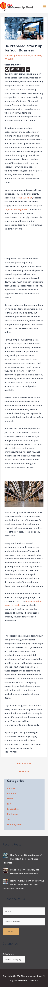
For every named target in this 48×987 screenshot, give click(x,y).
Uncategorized (14, 824)
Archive (11, 788)
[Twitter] (12, 69)
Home (10, 798)
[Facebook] (7, 69)
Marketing (10, 55)
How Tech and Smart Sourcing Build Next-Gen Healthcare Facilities (22, 859)
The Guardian (25, 197)
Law (9, 803)
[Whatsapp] (22, 69)
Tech (9, 819)
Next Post (24, 771)
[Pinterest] (17, 69)
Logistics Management (16, 209)
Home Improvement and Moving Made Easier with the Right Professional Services (23, 884)
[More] (28, 69)
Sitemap (33, 980)
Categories (8, 954)
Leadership (13, 808)
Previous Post (24, 763)
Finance (11, 793)
